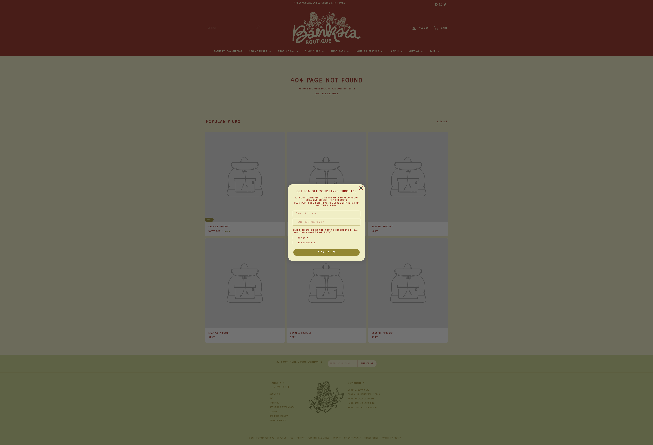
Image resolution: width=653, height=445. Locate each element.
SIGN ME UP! (326, 252)
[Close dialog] (361, 188)
